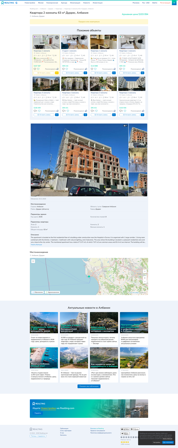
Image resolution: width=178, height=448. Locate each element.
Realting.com (34, 9)
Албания (43, 9)
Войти (154, 3)
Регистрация (165, 3)
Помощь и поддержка (38, 436)
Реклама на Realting (97, 428)
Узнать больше (167, 438)
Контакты (63, 435)
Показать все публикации (89, 386)
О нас (62, 433)
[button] (16, 2)
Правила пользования (97, 431)
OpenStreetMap (134, 292)
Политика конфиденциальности (101, 433)
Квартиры (59, 9)
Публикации (64, 428)
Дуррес (50, 9)
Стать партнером (65, 431)
